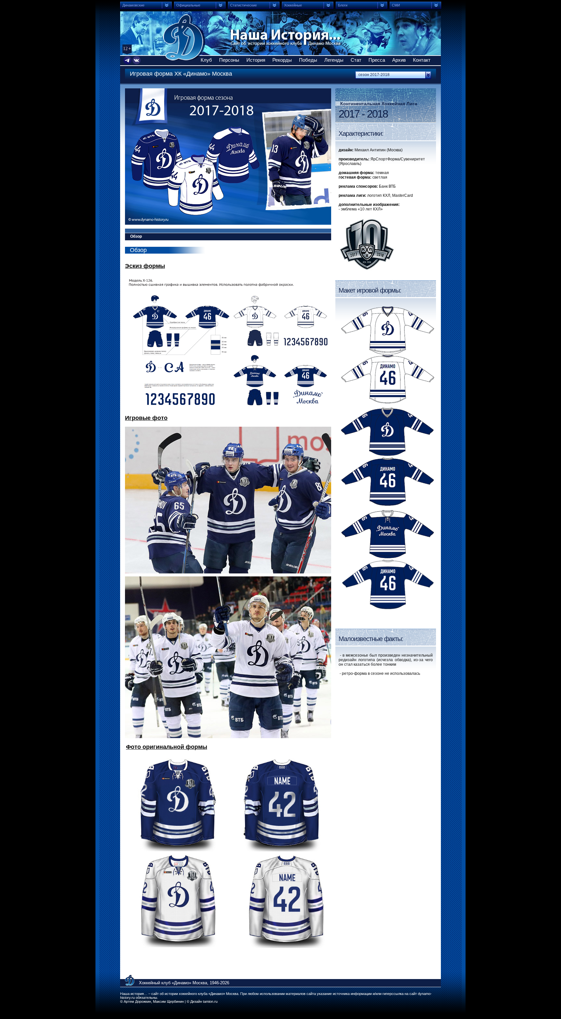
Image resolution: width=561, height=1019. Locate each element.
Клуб (206, 60)
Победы (308, 60)
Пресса (376, 60)
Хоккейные (293, 5)
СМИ (396, 5)
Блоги (342, 5)
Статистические (243, 5)
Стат (356, 60)
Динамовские (133, 5)
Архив (399, 60)
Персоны (229, 60)
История (255, 60)
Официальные (188, 5)
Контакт (421, 60)
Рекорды (282, 60)
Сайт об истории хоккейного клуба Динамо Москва (184, 37)
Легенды (333, 60)
